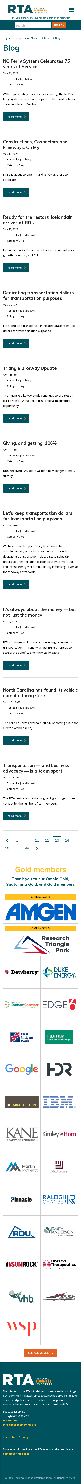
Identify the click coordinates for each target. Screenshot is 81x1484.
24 (67, 840)
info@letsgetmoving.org (19, 1424)
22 (47, 840)
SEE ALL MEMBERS (40, 1353)
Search (59, 25)
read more (15, 116)
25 (7, 848)
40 (27, 848)
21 (37, 840)
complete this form (16, 1453)
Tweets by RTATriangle (16, 1437)
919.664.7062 (10, 1420)
